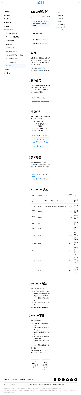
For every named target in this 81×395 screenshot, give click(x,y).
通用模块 (22, 379)
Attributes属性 (61, 24)
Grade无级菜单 (10, 40)
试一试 (45, 98)
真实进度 (60, 21)
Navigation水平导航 (11, 51)
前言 (59, 12)
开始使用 (6, 379)
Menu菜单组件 (10, 47)
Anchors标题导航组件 (12, 33)
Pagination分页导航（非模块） (14, 55)
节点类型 (60, 18)
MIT (55, 388)
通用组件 (30, 379)
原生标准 (14, 379)
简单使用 (60, 15)
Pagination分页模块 (11, 58)
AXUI (30, 385)
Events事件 (61, 30)
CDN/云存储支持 (58, 385)
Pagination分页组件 (11, 62)
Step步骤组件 (10, 66)
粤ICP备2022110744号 (45, 385)
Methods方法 (61, 27)
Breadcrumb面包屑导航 (12, 37)
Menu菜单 (9, 44)
